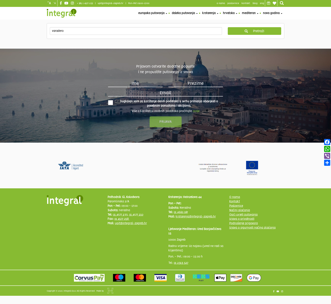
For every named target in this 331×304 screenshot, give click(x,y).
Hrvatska (229, 13)
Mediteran (249, 13)
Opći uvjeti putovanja (243, 214)
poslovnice (233, 3)
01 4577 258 (121, 219)
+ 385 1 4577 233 (85, 3)
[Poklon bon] (268, 3)
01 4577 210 (136, 214)
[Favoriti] (274, 3)
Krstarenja (209, 13)
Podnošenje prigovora (243, 223)
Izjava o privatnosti (241, 219)
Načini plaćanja (239, 210)
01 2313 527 (181, 263)
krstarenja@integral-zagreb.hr (196, 216)
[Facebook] (61, 3)
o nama (221, 3)
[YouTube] (67, 3)
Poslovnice (236, 206)
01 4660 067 (181, 212)
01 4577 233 (120, 214)
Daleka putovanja (184, 13)
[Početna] (61, 13)
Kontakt (246, 3)
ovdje (196, 111)
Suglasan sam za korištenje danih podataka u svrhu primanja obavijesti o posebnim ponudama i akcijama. (169, 103)
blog (255, 3)
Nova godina (271, 13)
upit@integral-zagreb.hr (110, 3)
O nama (234, 197)
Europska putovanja (151, 13)
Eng (262, 3)
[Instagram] (72, 3)
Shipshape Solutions (110, 291)
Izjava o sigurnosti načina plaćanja (252, 227)
